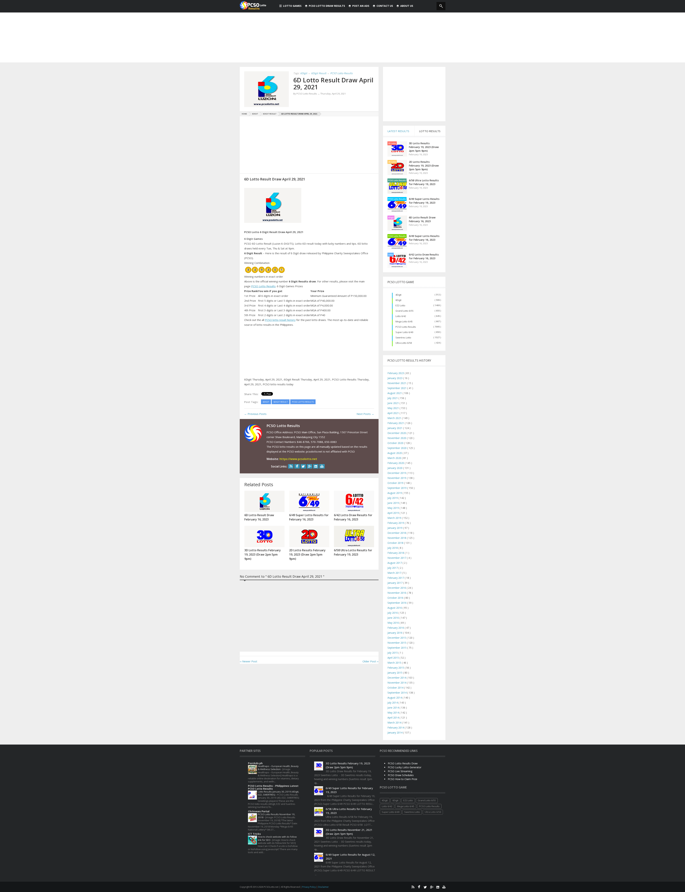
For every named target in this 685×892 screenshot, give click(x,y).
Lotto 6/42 (400, 316)
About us (406, 5)
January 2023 (395, 378)
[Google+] (309, 466)
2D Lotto (392, 162)
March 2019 (394, 518)
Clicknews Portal (258, 811)
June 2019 (393, 503)
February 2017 (396, 577)
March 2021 (394, 418)
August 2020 (395, 453)
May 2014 (393, 712)
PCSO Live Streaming (400, 771)
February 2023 (396, 373)
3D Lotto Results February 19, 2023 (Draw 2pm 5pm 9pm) (424, 147)
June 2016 (393, 617)
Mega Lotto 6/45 (404, 321)
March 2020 (394, 458)
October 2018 (395, 543)
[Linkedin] (315, 466)
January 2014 (395, 732)
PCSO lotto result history (280, 320)
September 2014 (397, 692)
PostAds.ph (255, 763)
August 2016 (395, 607)
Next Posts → (365, 414)
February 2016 (396, 627)
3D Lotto (392, 143)
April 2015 (393, 657)
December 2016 (397, 587)
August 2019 (395, 493)
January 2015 (395, 672)
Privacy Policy (309, 886)
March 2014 (394, 722)
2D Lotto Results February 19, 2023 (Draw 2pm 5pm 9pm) (424, 165)
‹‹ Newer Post (248, 661)
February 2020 (396, 463)
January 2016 (395, 632)
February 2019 (396, 523)
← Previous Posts (255, 414)
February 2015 (396, 667)
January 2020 (395, 468)
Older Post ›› (370, 661)
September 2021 (397, 388)
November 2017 (397, 557)
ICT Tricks (254, 833)
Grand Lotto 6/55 (404, 310)
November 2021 (397, 383)
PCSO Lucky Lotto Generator (404, 767)
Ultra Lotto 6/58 (403, 342)
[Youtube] (322, 466)
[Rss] (290, 466)
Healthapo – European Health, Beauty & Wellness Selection (278, 768)
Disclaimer (323, 886)
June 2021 (393, 403)
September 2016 (397, 602)
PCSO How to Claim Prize (402, 779)
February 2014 (396, 727)
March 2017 (394, 572)
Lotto (390, 254)
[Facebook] (297, 466)
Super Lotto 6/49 (404, 332)
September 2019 (397, 488)
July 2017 (393, 567)
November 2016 (397, 592)
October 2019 (395, 483)
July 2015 (393, 652)
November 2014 (397, 682)
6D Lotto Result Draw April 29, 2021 (333, 83)
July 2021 (393, 398)
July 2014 (393, 702)
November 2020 (397, 438)
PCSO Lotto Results (263, 286)
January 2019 (395, 528)
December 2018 (397, 533)
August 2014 (395, 697)
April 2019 (393, 513)
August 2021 (395, 393)
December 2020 (397, 433)
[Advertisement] (342, 37)
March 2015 (394, 662)
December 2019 (397, 473)
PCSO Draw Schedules (401, 775)
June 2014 (393, 707)
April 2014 (393, 717)
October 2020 (395, 443)
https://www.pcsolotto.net (298, 459)
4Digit (398, 294)
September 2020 (397, 448)
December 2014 (397, 677)
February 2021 (396, 423)
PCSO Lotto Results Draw (403, 763)
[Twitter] (303, 466)
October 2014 (395, 687)
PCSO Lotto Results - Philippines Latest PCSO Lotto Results (273, 787)
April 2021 (393, 413)
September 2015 (397, 647)
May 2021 (393, 408)
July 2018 (393, 547)
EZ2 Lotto (400, 305)
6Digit (391, 217)
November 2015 (397, 642)
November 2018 (397, 538)
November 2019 (397, 478)
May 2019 (393, 508)
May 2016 (393, 622)
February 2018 (396, 552)
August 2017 (395, 562)
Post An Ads (360, 5)
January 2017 (395, 582)
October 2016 (395, 597)
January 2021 (395, 428)
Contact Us (385, 5)
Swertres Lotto (403, 337)
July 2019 (393, 498)
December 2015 (397, 637)
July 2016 (393, 612)
